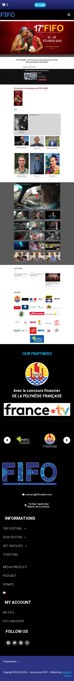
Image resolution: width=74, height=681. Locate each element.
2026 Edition (12, 537)
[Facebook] (8, 642)
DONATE (8, 584)
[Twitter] (14, 642)
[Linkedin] (21, 642)
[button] (68, 14)
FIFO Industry (13, 621)
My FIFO (8, 612)
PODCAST (9, 576)
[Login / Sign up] (40, 5)
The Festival (12, 528)
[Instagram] (27, 642)
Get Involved (13, 546)
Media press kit (15, 567)
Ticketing (10, 554)
